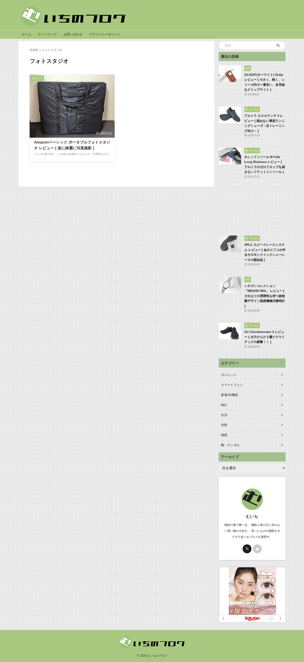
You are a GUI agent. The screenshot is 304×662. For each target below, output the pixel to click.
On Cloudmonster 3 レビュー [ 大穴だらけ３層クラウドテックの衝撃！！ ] (264, 337)
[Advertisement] (252, 209)
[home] (257, 548)
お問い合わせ (73, 34)
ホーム (26, 34)
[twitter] (247, 548)
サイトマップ (47, 34)
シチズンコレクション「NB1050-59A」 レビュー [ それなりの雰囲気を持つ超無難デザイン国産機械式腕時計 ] (264, 296)
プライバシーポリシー (104, 34)
